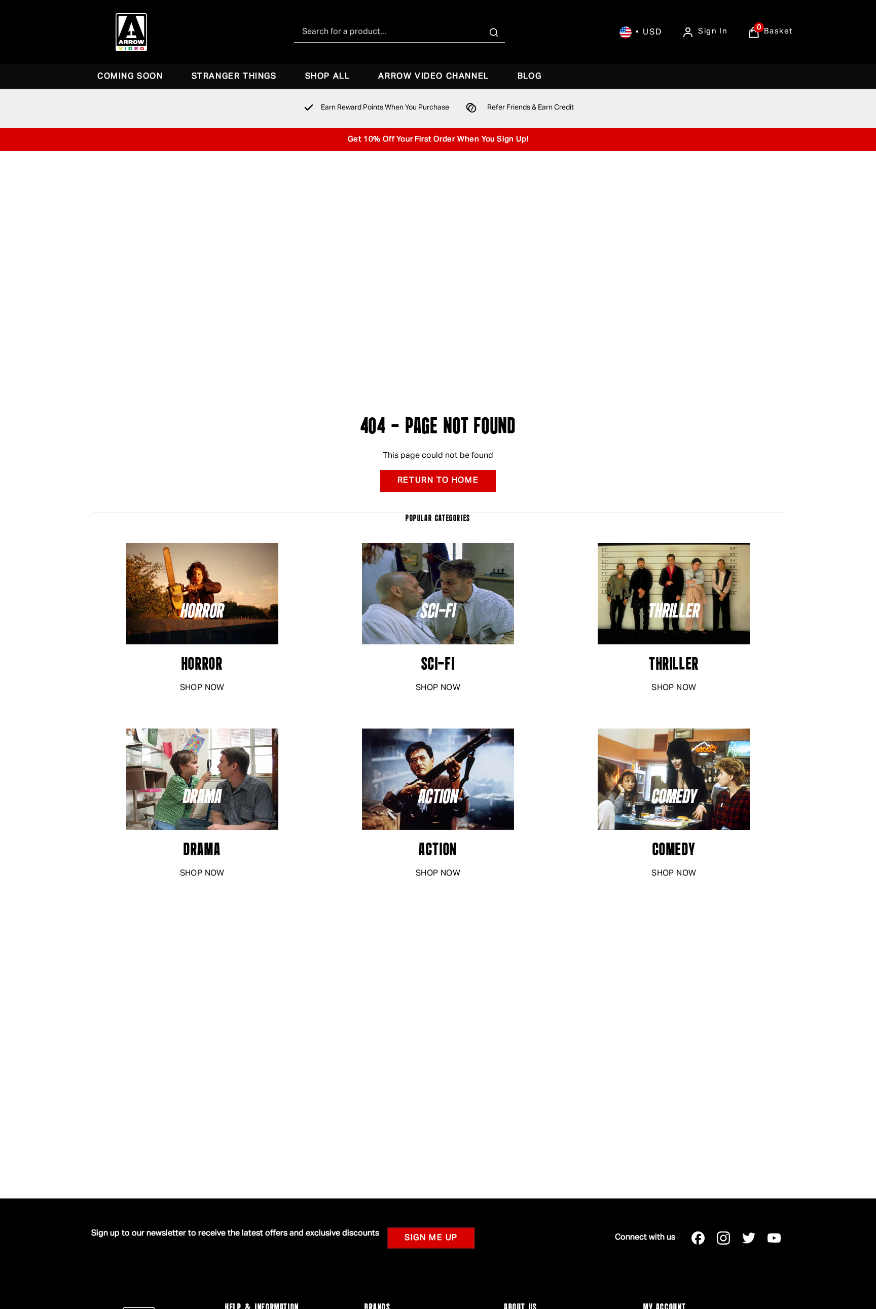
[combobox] (399, 32)
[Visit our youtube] (774, 1238)
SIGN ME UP (431, 1238)
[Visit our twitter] (748, 1238)
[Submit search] (494, 32)
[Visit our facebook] (698, 1238)
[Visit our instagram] (723, 1238)
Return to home (438, 481)
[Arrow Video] (131, 32)
